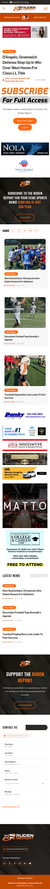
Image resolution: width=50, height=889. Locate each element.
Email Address (11, 762)
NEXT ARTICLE (40, 17)
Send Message (10, 807)
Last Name (9, 753)
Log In (25, 127)
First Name (9, 744)
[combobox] (25, 783)
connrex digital (24, 886)
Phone (7, 771)
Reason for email (11, 779)
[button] (4, 8)
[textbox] (22, 783)
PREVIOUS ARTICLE (12, 17)
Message (8, 792)
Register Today (25, 121)
